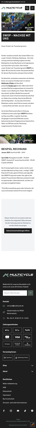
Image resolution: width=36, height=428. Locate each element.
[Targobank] (27, 344)
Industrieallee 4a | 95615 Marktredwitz (15, 312)
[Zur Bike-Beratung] (32, 424)
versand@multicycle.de (15, 306)
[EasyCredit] (27, 337)
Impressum (7, 395)
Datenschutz (7, 391)
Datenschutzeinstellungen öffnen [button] (18, 231)
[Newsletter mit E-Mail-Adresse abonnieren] (30, 293)
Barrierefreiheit (8, 399)
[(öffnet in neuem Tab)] (4, 411)
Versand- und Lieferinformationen (15, 403)
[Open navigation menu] (32, 8)
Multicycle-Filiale (7, 83)
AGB (4, 387)
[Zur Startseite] (18, 277)
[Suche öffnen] (27, 8)
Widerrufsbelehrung (10, 383)
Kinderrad (12, 86)
